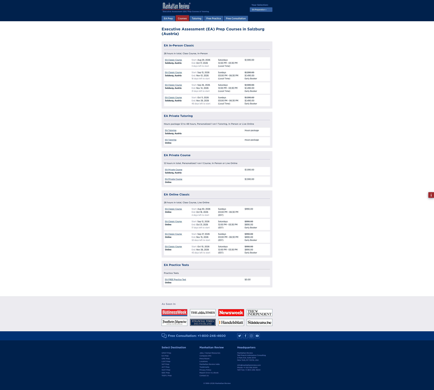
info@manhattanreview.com (249, 365)
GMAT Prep (166, 353)
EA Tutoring (170, 130)
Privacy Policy (205, 370)
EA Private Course (173, 169)
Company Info (205, 356)
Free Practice (213, 18)
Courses (182, 18)
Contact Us (204, 375)
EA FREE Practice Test (175, 279)
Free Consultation (236, 18)
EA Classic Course (173, 60)
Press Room (204, 359)
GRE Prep (166, 359)
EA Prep (168, 18)
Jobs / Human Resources (209, 353)
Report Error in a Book (208, 373)
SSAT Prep (166, 370)
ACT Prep (166, 367)
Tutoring (196, 18)
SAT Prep (165, 364)
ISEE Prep (166, 373)
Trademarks (204, 367)
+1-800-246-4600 (212, 335)
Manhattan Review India (209, 364)
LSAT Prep (166, 361)
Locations (203, 361)
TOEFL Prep (167, 375)
